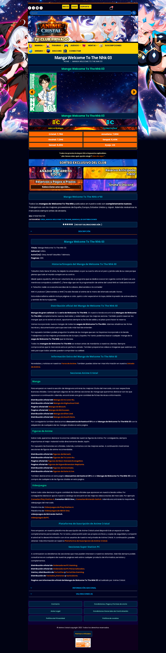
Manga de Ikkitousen (59, 410)
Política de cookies (110, 618)
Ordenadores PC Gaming (65, 565)
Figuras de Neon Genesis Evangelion (65, 461)
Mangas (75, 219)
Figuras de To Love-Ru (63, 457)
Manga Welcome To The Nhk (58, 219)
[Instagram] (41, 8)
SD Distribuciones (88, 219)
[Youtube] (37, 8)
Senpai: (110, 139)
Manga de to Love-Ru (64, 400)
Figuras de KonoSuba (63, 468)
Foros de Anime (69, 363)
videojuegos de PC (40, 517)
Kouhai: (56, 139)
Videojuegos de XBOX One (56, 510)
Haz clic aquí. (98, 156)
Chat (74, 6)
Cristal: (56, 134)
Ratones (60, 575)
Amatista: (110, 134)
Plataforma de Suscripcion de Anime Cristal (86, 541)
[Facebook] (29, 8)
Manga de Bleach (57, 406)
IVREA (43, 219)
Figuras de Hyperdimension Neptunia (66, 464)
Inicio (66, 6)
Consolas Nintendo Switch (89, 499)
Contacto (55, 604)
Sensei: (56, 145)
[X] (33, 8)
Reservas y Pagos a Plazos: (56, 181)
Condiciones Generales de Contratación (110, 611)
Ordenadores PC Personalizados (68, 568)
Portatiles (59, 572)
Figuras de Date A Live (63, 471)
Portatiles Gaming (75, 572)
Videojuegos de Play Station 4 (58, 507)
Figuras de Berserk (62, 454)
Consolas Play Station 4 (42, 499)
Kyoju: (110, 145)
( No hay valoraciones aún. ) (88, 224)
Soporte (84, 6)
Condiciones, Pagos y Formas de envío (110, 604)
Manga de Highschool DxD (66, 403)
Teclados (50, 575)
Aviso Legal (55, 611)
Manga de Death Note (64, 417)
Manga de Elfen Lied (63, 413)
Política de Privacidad (55, 618)
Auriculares (72, 575)
